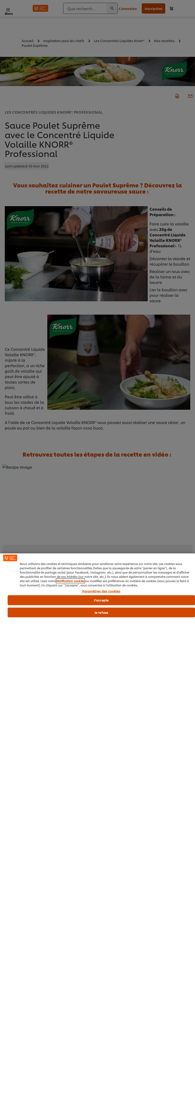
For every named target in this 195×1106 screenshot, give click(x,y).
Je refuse (101, 612)
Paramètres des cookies (101, 591)
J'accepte (101, 600)
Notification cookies (70, 581)
